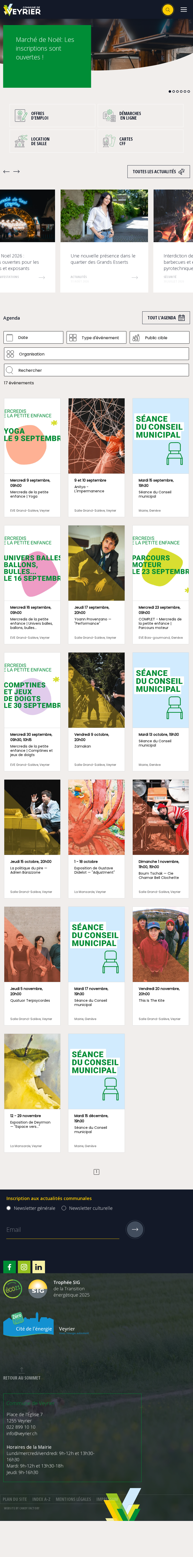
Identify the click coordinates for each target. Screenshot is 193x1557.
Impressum (107, 1499)
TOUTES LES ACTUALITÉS (154, 171)
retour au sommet (21, 1378)
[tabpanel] (96, 44)
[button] (183, 9)
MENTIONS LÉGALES (73, 1499)
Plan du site (15, 1499)
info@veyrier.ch (22, 1433)
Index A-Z (41, 1499)
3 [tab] (177, 91)
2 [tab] (173, 91)
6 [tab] (188, 91)
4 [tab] (181, 91)
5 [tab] (185, 91)
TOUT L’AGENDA (162, 318)
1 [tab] (170, 91)
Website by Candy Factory (21, 1508)
